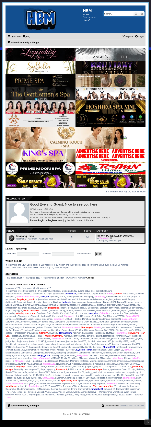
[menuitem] (26, 36)
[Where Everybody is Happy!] (44, 19)
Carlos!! (90, 278)
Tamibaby (104, 238)
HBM (87, 414)
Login (41, 220)
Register (52, 220)
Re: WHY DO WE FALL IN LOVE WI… (115, 236)
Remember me (84, 253)
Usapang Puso (25, 236)
